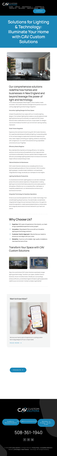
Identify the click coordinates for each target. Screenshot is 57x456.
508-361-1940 (28, 432)
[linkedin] (32, 439)
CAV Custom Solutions (14, 447)
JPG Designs (17, 449)
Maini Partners (25, 449)
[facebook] (24, 439)
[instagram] (28, 439)
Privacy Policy (35, 447)
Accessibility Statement (46, 447)
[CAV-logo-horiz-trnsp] (9, 3)
